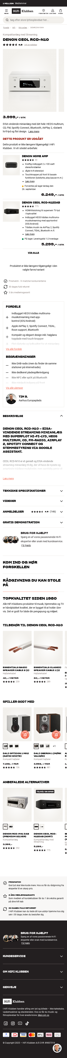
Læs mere (33, 131)
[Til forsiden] (22, 11)
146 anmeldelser (30, 45)
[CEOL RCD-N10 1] (29, 80)
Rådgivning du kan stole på (32, 610)
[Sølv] (5, 839)
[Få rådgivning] (57, 1048)
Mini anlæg (23, 28)
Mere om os (43, 1028)
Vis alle (33, 252)
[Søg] (7, 20)
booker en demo (36, 576)
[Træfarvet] (16, 759)
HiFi (13, 28)
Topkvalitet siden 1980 (30, 626)
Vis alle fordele (14, 349)
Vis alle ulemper (14, 387)
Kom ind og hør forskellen (20, 564)
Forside (6, 28)
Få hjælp (26, 545)
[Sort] (11, 759)
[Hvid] (5, 759)
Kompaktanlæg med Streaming (20, 34)
